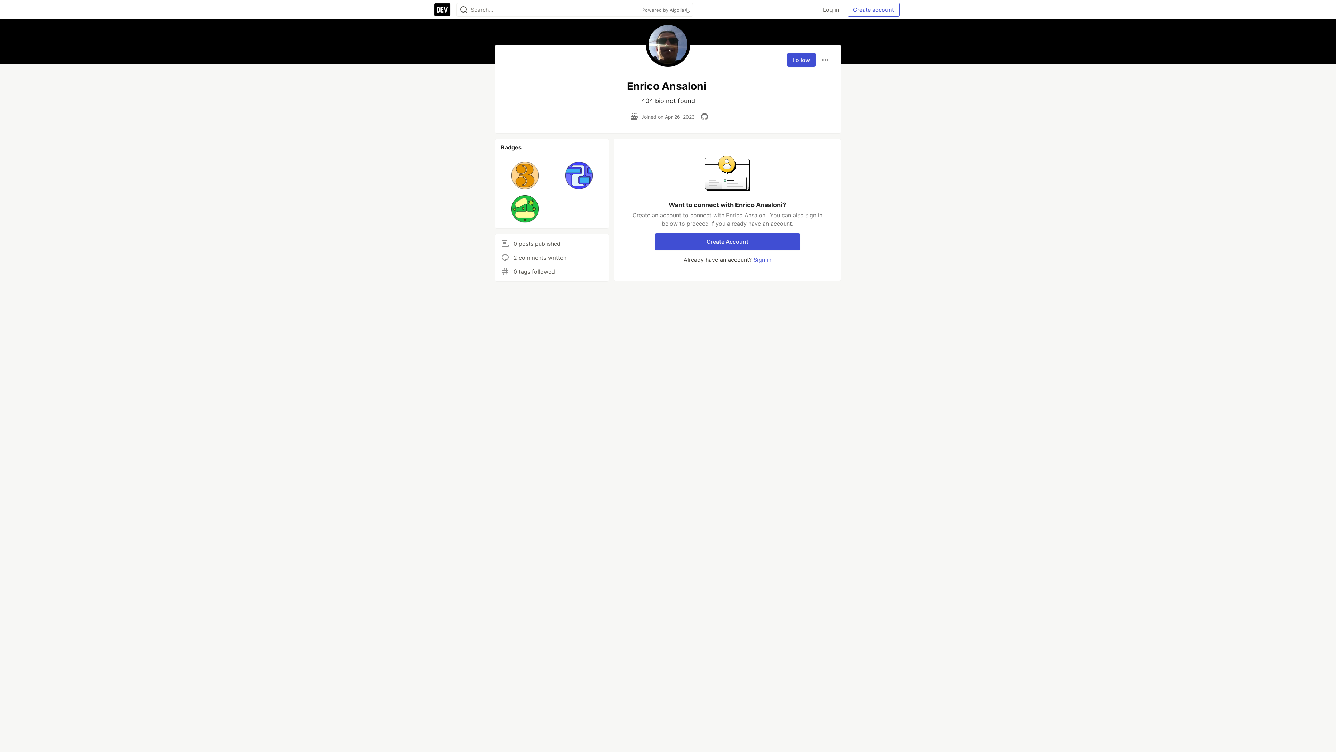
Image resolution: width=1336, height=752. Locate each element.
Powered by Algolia (663, 10)
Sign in (762, 259)
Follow (801, 59)
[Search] (464, 9)
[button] (525, 175)
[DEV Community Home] (442, 10)
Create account (873, 9)
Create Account (727, 241)
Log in (831, 9)
